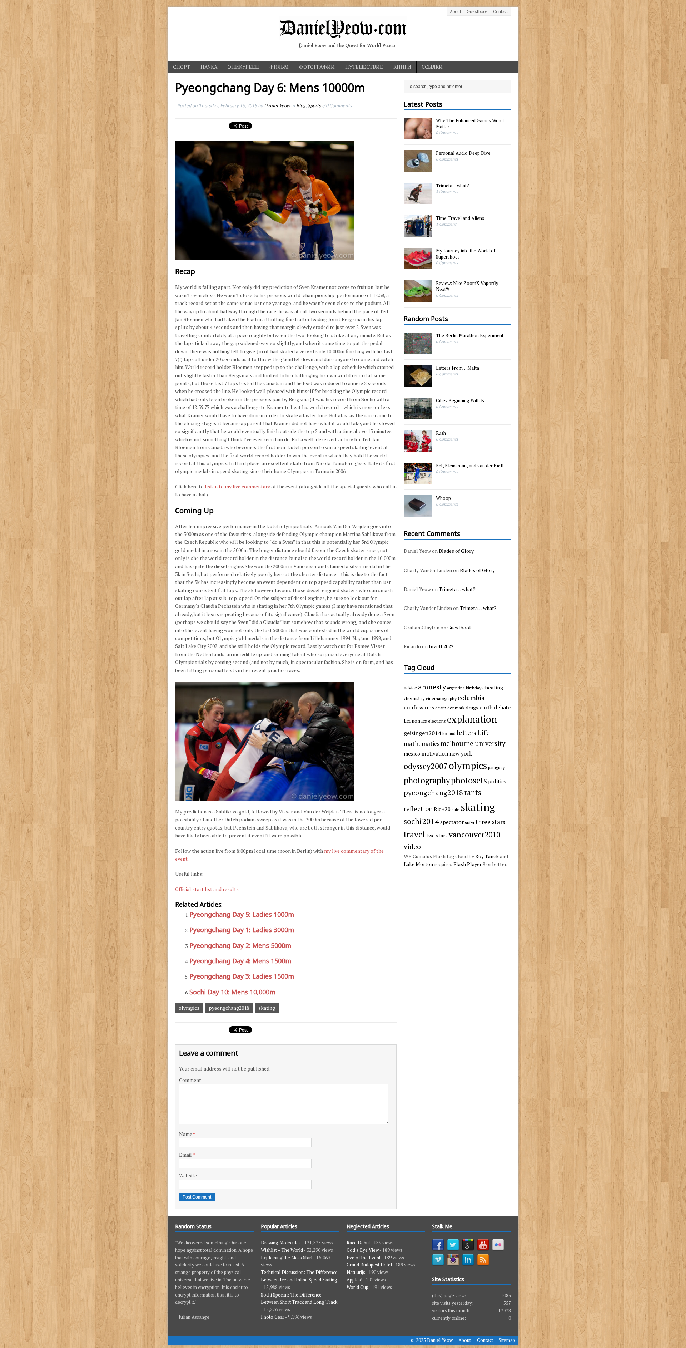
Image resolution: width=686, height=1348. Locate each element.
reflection (418, 808)
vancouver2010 (474, 835)
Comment (190, 1080)
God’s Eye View (363, 1250)
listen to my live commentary (237, 486)
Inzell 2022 (441, 646)
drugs (472, 707)
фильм (279, 66)
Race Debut (358, 1242)
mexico (412, 753)
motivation (434, 753)
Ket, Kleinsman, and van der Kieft (470, 465)
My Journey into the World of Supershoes (466, 253)
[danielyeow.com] (343, 34)
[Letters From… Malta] (418, 382)
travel (414, 834)
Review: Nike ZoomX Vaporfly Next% (467, 286)
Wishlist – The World (282, 1250)
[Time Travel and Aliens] (418, 233)
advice (410, 687)
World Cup (357, 1287)
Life (483, 732)
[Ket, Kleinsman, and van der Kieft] (418, 480)
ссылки (432, 66)
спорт (181, 66)
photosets (469, 780)
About (455, 11)
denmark (455, 707)
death (440, 707)
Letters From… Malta (457, 368)
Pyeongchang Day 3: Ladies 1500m (241, 976)
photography (427, 780)
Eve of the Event (364, 1257)
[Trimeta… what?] (418, 200)
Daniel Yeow (277, 105)
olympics (189, 1007)
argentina (456, 687)
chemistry (414, 698)
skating (266, 1007)
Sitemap (507, 1340)
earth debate (495, 707)
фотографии (317, 66)
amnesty (432, 687)
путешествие (364, 66)
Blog (300, 105)
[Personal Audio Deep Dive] (418, 168)
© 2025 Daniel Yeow (432, 1340)
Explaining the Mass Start (287, 1257)
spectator (452, 822)
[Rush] (418, 447)
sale (455, 809)
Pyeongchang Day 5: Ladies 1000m (241, 914)
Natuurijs (356, 1272)
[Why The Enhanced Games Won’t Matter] (418, 135)
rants (472, 792)
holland (449, 733)
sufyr (469, 822)
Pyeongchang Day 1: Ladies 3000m (241, 929)
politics (497, 781)
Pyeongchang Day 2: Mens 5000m (240, 945)
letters (466, 732)
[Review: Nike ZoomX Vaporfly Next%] (418, 298)
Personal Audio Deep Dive (463, 153)
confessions (419, 707)
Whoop (443, 498)
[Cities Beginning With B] (418, 415)
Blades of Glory (456, 550)
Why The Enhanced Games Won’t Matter (470, 123)
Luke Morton (418, 864)
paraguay (496, 767)
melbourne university (473, 743)
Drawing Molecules (281, 1242)
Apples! (354, 1279)
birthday (473, 687)
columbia (471, 697)
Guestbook (477, 11)
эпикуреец (243, 66)
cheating (492, 687)
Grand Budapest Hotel (369, 1264)
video (412, 846)
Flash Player (467, 864)
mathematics (421, 743)
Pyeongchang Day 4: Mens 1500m (240, 960)
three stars (490, 822)
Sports (314, 105)
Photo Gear (272, 1317)
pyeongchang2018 (229, 1007)
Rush (441, 433)
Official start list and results (207, 889)
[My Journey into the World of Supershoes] (418, 265)
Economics (415, 721)
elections (437, 721)
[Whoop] (418, 513)
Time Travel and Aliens (460, 218)
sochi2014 (421, 821)
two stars (437, 835)
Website (188, 1175)
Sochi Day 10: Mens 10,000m (232, 992)
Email (186, 1154)
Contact (500, 11)
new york (460, 753)
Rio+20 (442, 809)
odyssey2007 (426, 766)
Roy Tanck (487, 856)
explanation (472, 719)
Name (186, 1134)
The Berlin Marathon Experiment (469, 335)
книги (402, 66)
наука (209, 66)
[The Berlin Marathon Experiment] (418, 350)
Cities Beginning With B (460, 400)
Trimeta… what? (452, 185)
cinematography (441, 698)
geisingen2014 (422, 733)
